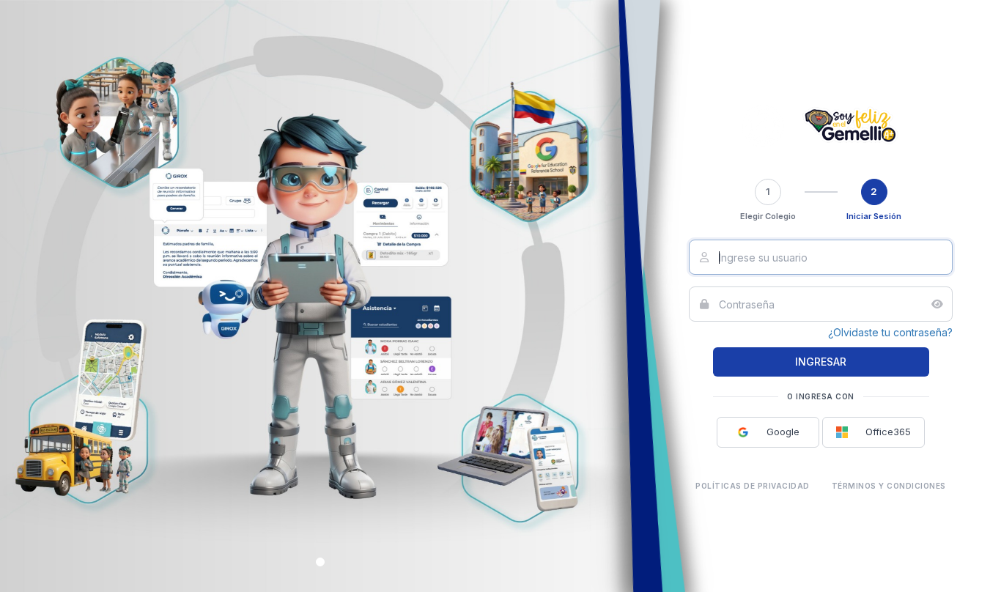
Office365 (879, 431)
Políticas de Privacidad (752, 485)
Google (774, 431)
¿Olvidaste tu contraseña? (890, 332)
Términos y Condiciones (889, 485)
